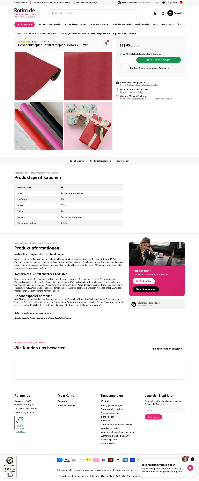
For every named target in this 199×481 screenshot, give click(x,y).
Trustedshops (80, 476)
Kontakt (105, 401)
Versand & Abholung (110, 413)
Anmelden (63, 401)
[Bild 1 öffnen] (38, 76)
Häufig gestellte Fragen (112, 405)
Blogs (155, 24)
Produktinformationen (100, 161)
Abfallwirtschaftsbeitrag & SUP (115, 436)
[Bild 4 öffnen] (88, 126)
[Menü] (14, 457)
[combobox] (95, 13)
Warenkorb (179, 13)
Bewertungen (123, 161)
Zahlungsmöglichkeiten (112, 409)
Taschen (41, 24)
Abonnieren (153, 417)
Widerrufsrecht (108, 443)
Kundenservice (167, 24)
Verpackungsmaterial (121, 24)
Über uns (181, 24)
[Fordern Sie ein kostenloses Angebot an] (106, 43)
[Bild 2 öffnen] (88, 76)
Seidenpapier (54, 24)
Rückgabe (105, 421)
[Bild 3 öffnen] (38, 126)
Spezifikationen (77, 161)
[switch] (10, 475)
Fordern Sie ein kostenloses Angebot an (150, 68)
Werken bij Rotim (109, 439)
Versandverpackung (98, 24)
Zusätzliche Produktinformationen (117, 424)
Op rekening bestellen (111, 428)
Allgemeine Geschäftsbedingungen (117, 432)
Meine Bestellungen (67, 405)
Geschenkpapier (142, 24)
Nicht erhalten (107, 417)
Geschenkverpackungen (75, 24)
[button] (155, 13)
